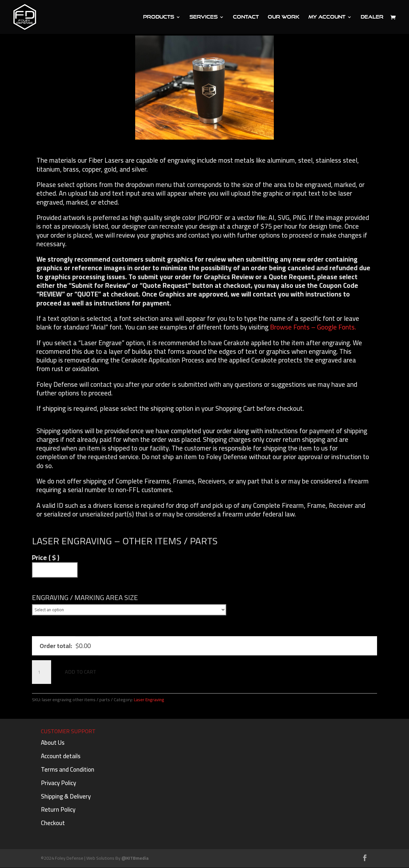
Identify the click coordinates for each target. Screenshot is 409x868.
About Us (53, 742)
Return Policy (58, 809)
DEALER (372, 17)
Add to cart (80, 672)
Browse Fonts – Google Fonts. (313, 327)
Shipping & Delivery (66, 796)
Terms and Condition (67, 769)
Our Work (283, 17)
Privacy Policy (58, 783)
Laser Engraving (149, 699)
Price (45, 557)
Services (203, 17)
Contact (246, 17)
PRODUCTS (158, 17)
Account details (61, 756)
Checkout (53, 823)
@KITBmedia (135, 858)
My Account (326, 17)
